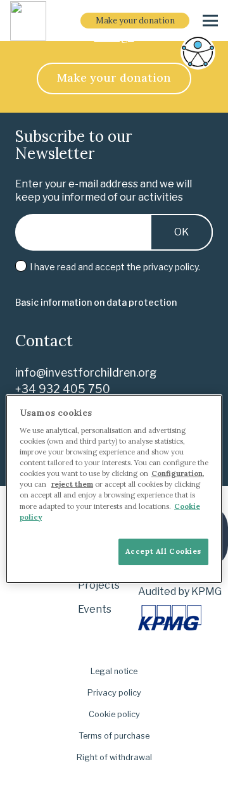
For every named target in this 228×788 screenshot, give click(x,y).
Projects (99, 585)
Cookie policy (114, 714)
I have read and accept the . (114, 266)
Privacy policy (114, 692)
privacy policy (170, 266)
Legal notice (114, 671)
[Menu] (210, 21)
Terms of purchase (114, 736)
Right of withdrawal (114, 757)
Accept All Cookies (163, 551)
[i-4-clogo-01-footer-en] (28, 21)
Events (94, 609)
